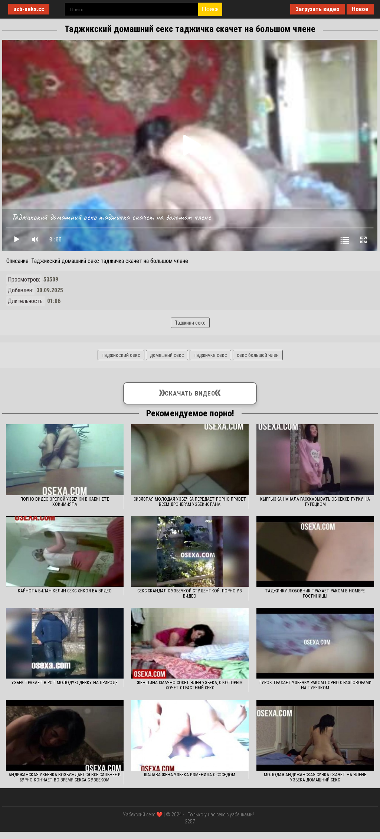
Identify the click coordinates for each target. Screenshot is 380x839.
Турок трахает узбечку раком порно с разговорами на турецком (315, 685)
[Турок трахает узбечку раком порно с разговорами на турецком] (315, 643)
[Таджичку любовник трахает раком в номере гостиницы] (315, 551)
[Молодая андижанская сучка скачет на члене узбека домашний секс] (315, 735)
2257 (190, 822)
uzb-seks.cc (28, 9)
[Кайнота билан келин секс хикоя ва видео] (65, 551)
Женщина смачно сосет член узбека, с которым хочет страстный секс (190, 685)
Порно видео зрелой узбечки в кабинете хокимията (64, 502)
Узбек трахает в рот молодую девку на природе (65, 682)
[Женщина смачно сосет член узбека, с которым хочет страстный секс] (190, 643)
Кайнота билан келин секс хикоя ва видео (65, 591)
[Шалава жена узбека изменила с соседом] (190, 735)
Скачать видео (190, 391)
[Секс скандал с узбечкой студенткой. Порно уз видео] (190, 551)
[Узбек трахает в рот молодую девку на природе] (65, 643)
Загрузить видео (317, 9)
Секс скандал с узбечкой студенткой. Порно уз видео (189, 593)
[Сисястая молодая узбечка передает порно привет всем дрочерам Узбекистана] (190, 459)
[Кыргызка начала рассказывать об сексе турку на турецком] (315, 459)
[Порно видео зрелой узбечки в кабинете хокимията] (65, 459)
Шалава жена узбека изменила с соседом (189, 774)
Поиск (210, 9)
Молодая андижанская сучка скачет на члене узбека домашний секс (315, 777)
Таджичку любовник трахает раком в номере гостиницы (315, 593)
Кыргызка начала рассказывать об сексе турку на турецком (315, 502)
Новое (360, 9)
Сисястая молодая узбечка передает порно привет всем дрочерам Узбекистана (190, 502)
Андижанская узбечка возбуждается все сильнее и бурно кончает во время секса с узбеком (65, 777)
